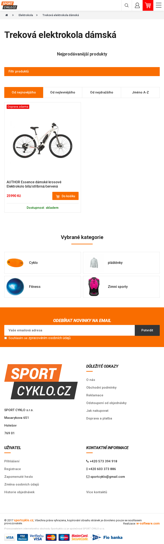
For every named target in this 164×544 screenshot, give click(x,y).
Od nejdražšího (101, 92)
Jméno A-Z (140, 92)
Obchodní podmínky (101, 387)
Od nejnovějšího (24, 92)
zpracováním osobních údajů (49, 338)
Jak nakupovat (97, 411)
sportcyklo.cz (24, 520)
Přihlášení (11, 461)
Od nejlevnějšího (62, 92)
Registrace (12, 469)
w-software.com (148, 523)
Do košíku (68, 196)
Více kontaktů (96, 492)
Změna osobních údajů (21, 484)
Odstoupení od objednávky (106, 403)
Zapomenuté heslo (18, 477)
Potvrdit (147, 330)
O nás (90, 380)
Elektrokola (26, 15)
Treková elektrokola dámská (60, 15)
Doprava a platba (99, 418)
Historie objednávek (19, 492)
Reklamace (94, 395)
